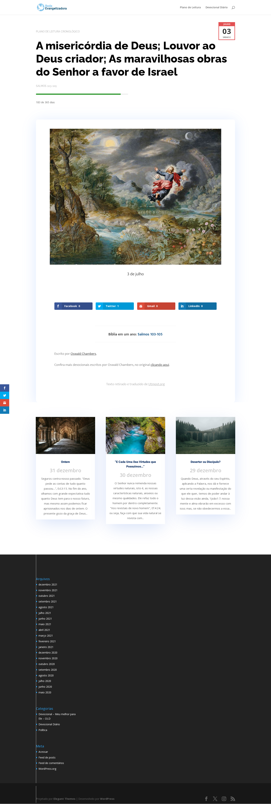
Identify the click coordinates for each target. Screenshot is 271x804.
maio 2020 (45, 692)
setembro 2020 (48, 669)
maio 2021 (45, 624)
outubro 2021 (47, 595)
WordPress (107, 798)
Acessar (43, 751)
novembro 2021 (48, 590)
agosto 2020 (46, 675)
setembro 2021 (48, 601)
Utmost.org (156, 384)
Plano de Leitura (190, 7)
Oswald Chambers (83, 354)
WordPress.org (47, 768)
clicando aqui (160, 365)
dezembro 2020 (48, 652)
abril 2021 (44, 630)
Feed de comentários (51, 763)
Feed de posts (47, 757)
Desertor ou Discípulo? (205, 462)
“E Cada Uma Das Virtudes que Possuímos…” (135, 464)
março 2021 (46, 635)
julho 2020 (45, 681)
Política (43, 730)
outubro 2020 (47, 664)
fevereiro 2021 (47, 641)
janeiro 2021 (46, 647)
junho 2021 (45, 618)
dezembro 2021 (48, 584)
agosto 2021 (46, 607)
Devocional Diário (217, 7)
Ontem (65, 462)
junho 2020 (45, 686)
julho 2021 (45, 613)
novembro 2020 (48, 658)
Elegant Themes (64, 798)
